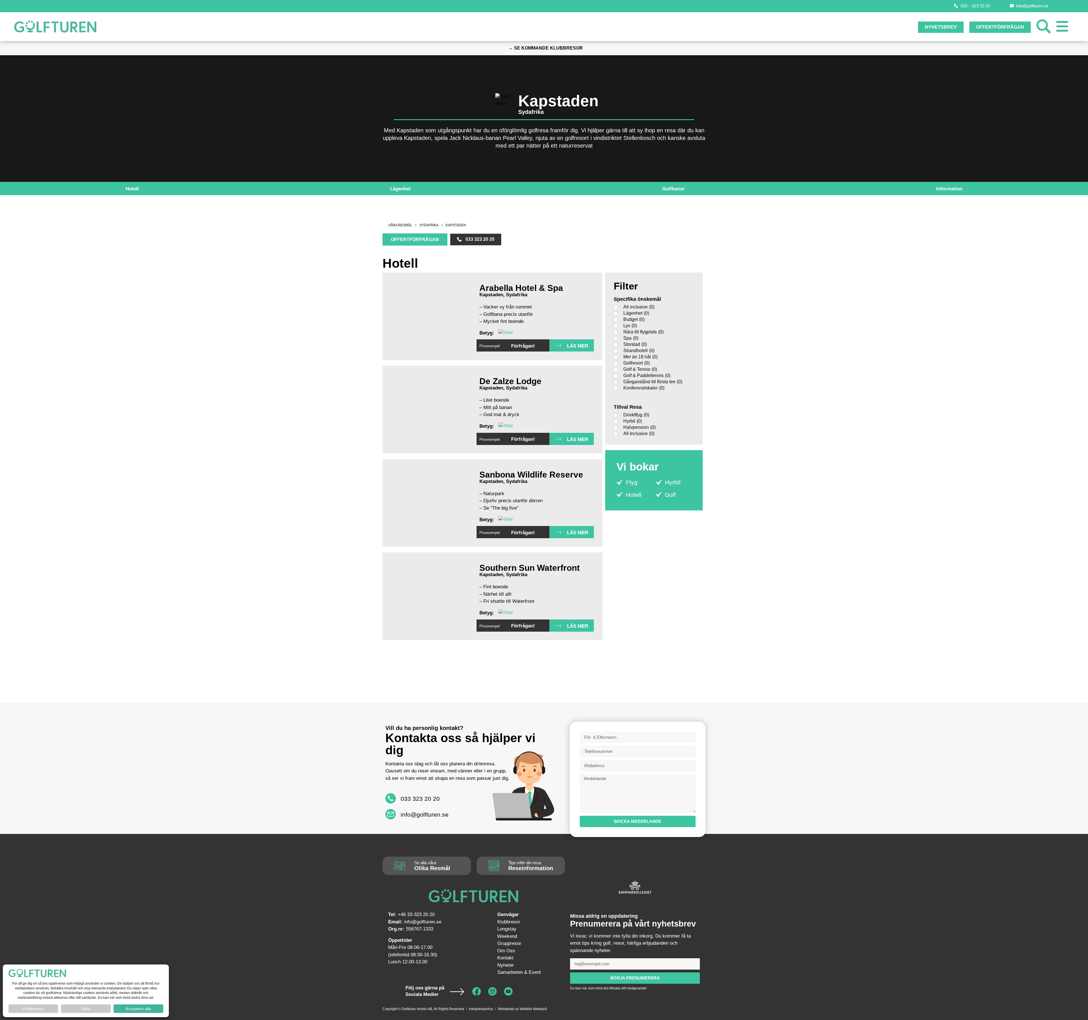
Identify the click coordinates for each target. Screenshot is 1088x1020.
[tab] (132, 188)
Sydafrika (531, 112)
